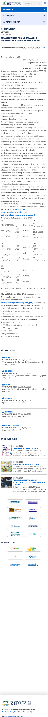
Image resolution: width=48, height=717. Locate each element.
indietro (9, 29)
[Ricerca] (40, 3)
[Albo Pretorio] (33, 518)
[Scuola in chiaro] (15, 556)
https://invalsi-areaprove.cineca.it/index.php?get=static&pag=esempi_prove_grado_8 (18, 212)
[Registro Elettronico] (15, 518)
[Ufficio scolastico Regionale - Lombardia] (15, 564)
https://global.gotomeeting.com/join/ (17, 302)
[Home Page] (11, 3)
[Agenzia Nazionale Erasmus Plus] (15, 502)
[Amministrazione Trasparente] (33, 526)
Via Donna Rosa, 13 (9, 712)
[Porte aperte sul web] (33, 564)
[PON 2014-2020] (33, 534)
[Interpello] (33, 510)
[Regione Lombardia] (33, 549)
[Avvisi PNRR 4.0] (15, 534)
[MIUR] (15, 549)
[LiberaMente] (15, 510)
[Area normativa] (33, 502)
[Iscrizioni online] (33, 556)
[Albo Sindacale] (15, 526)
